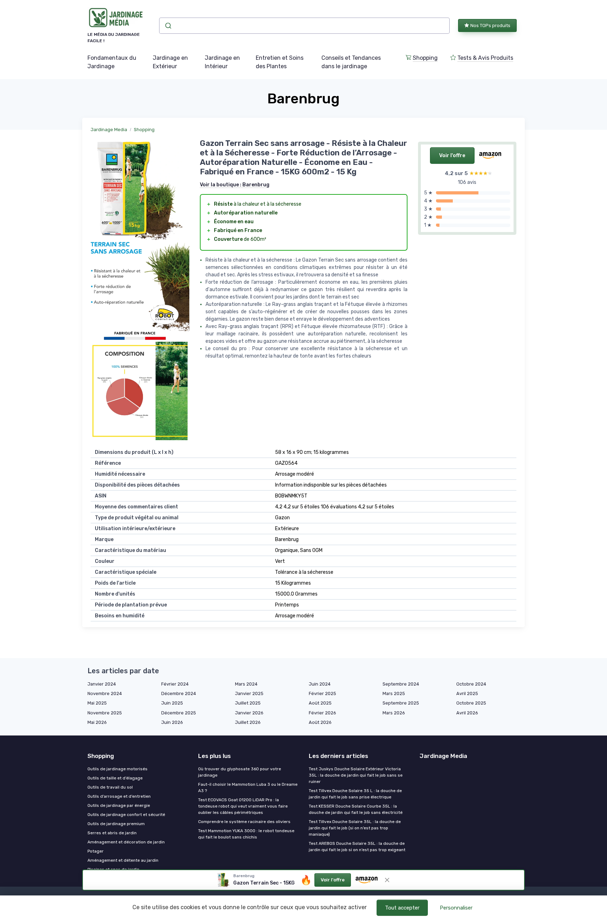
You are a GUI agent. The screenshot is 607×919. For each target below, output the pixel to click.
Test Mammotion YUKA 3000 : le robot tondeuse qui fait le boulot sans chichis (246, 834)
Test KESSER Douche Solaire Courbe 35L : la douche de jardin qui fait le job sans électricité (356, 809)
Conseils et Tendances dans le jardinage (351, 62)
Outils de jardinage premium (116, 823)
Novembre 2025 (104, 712)
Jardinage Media (109, 129)
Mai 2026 (97, 722)
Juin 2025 (172, 703)
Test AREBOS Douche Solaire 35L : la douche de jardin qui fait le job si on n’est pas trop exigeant (357, 846)
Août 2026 (320, 722)
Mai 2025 (97, 703)
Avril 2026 (467, 712)
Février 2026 (322, 712)
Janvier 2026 (249, 712)
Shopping (425, 57)
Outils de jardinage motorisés (117, 768)
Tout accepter (402, 908)
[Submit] (167, 25)
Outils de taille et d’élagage (115, 778)
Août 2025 (320, 703)
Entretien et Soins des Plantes (280, 62)
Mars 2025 (394, 693)
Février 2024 (175, 684)
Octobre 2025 (471, 703)
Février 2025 (322, 693)
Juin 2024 (320, 684)
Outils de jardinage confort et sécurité (126, 814)
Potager (95, 851)
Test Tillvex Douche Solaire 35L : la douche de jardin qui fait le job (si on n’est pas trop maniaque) (355, 828)
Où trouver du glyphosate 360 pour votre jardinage (239, 772)
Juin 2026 (172, 722)
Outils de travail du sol (110, 787)
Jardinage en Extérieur (170, 62)
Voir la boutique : (234, 185)
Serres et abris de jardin (112, 832)
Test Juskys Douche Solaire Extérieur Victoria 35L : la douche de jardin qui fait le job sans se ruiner (356, 775)
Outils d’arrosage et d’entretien (119, 796)
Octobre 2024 (471, 684)
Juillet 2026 (248, 722)
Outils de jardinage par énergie (118, 805)
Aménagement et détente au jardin (122, 860)
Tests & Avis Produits (485, 57)
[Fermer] (387, 879)
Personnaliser (456, 908)
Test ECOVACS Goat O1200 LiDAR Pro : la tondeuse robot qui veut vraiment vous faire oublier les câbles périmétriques (243, 806)
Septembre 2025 (401, 703)
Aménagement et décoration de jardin (126, 842)
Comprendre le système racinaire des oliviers (244, 821)
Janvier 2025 (249, 693)
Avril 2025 (467, 693)
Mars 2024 (246, 684)
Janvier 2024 (101, 684)
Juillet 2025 (248, 703)
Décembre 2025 (178, 712)
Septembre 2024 (401, 684)
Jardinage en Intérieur (222, 62)
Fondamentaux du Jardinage (111, 62)
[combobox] (304, 26)
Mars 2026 (394, 712)
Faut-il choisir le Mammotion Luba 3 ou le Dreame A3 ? (248, 787)
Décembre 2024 (178, 693)
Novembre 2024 (104, 693)
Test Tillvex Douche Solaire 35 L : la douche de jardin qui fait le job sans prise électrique (355, 793)
